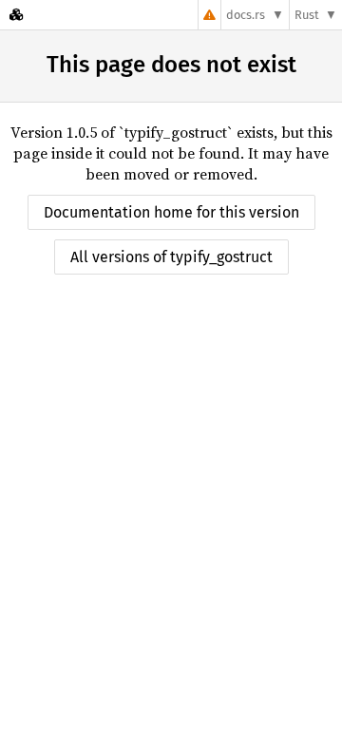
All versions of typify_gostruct (171, 257)
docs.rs (245, 15)
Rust (306, 15)
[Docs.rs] (16, 14)
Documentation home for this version (171, 212)
